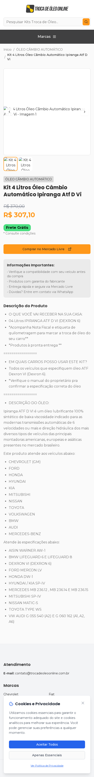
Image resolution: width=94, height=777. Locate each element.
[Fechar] (83, 703)
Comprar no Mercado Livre (43, 249)
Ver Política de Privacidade (47, 765)
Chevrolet (10, 694)
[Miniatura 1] (10, 164)
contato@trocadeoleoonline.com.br (42, 673)
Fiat (51, 694)
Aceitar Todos (47, 744)
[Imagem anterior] (9, 112)
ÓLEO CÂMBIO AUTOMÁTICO (39, 50)
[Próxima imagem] (85, 112)
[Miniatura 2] (25, 164)
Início (7, 50)
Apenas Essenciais (47, 755)
